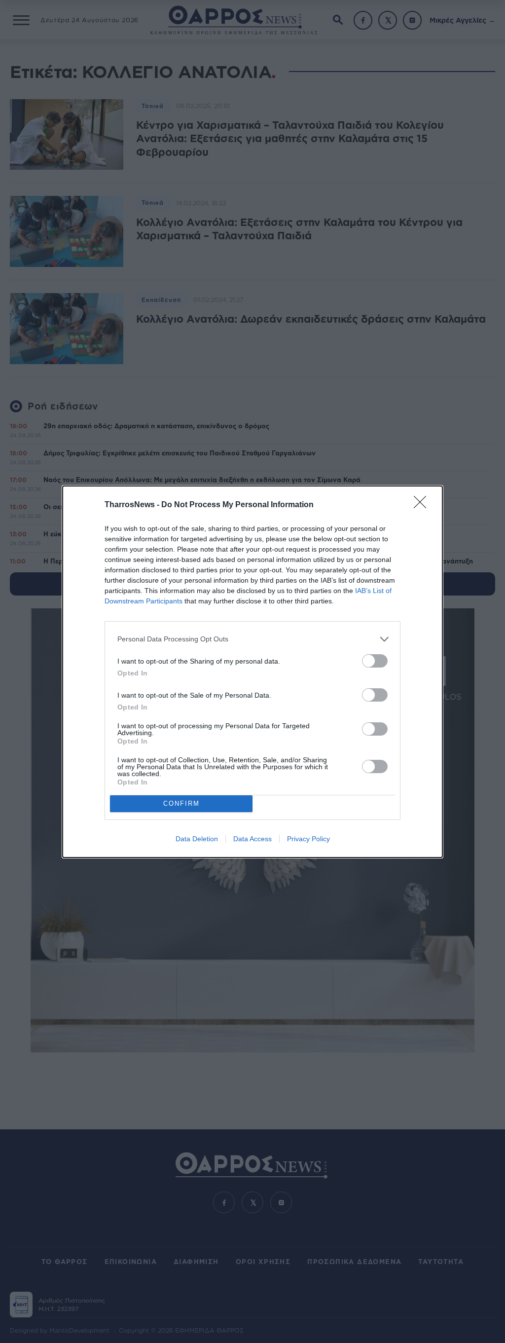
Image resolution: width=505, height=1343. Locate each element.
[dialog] (252, 672)
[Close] (423, 505)
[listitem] (252, 639)
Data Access (252, 839)
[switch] (375, 661)
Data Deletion (197, 839)
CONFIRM (181, 803)
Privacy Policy (308, 839)
